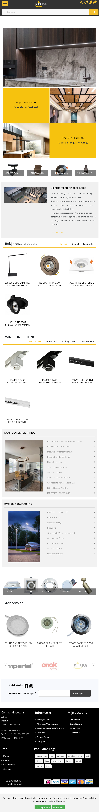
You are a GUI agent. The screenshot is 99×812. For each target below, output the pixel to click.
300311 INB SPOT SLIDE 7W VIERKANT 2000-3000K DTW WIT (81, 284)
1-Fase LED (51, 341)
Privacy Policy (43, 737)
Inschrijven (78, 693)
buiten (69, 761)
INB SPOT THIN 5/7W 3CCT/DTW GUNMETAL (49, 284)
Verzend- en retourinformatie (50, 728)
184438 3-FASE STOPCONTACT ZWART (49, 381)
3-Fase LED (35, 341)
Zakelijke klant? (44, 719)
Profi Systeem (68, 341)
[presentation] (5, 666)
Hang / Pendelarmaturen (58, 462)
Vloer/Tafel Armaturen (57, 467)
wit (87, 756)
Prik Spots (51, 527)
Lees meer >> (57, 232)
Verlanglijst (75, 728)
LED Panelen (87, 341)
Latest (63, 244)
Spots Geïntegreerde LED (58, 477)
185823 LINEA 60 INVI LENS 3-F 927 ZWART (82, 381)
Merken (6, 756)
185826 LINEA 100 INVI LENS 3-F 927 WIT (17, 420)
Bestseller (88, 244)
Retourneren (9, 764)
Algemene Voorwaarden (48, 724)
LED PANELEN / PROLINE (57, 488)
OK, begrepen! (43, 807)
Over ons (41, 732)
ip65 (48, 766)
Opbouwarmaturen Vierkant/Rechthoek (64, 441)
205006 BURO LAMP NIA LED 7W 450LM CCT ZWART (17, 284)
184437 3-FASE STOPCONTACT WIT (17, 381)
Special (75, 244)
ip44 (47, 761)
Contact (7, 760)
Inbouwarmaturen (55, 553)
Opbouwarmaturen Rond (58, 446)
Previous (8, 586)
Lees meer (58, 807)
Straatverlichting (54, 522)
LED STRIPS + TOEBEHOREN (59, 493)
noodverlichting (75, 756)
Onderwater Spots (55, 538)
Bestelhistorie (76, 724)
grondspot (57, 761)
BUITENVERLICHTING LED (57, 512)
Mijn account (75, 719)
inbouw (39, 766)
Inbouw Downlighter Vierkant (59, 451)
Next (91, 586)
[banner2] (24, 536)
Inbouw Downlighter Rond (58, 457)
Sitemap (7, 769)
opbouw (60, 756)
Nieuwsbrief (75, 732)
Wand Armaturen (54, 472)
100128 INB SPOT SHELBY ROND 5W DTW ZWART (17, 323)
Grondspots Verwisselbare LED (61, 482)
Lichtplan (41, 741)
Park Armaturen (54, 517)
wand (78, 761)
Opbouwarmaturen (55, 543)
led (52, 756)
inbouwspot (41, 756)
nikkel (38, 761)
